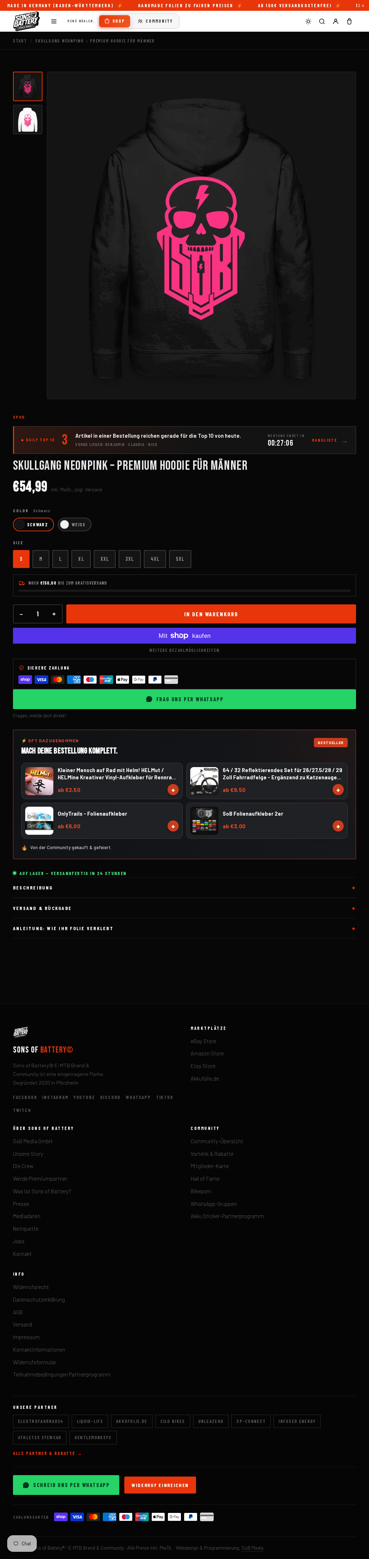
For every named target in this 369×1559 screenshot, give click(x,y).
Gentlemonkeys (93, 1437)
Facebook (25, 1097)
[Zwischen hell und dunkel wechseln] (308, 21)
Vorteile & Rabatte (212, 1153)
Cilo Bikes (172, 1421)
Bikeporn (201, 1191)
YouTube (84, 1097)
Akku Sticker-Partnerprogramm (227, 1216)
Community (159, 21)
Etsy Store (203, 1066)
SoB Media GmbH (32, 1141)
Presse (21, 1203)
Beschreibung (33, 887)
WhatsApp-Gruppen (214, 1203)
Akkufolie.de (205, 1078)
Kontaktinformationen (39, 1349)
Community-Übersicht (217, 1141)
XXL (105, 558)
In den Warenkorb (211, 613)
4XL (155, 558)
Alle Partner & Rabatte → (48, 1453)
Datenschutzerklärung (39, 1299)
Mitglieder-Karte (210, 1166)
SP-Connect (251, 1421)
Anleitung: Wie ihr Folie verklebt (63, 928)
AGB (18, 1312)
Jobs (19, 1241)
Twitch (22, 1110)
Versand (22, 1324)
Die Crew (23, 1166)
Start (20, 41)
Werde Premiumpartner (40, 1178)
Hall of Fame (205, 1178)
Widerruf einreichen (160, 1485)
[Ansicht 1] (28, 86)
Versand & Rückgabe (42, 908)
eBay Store (203, 1041)
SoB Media (252, 1548)
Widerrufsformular (34, 1362)
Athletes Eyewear (40, 1437)
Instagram (55, 1097)
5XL (180, 558)
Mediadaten (26, 1216)
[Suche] (322, 21)
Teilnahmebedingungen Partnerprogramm (62, 1374)
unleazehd (211, 1421)
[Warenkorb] (349, 21)
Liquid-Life (90, 1421)
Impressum (26, 1337)
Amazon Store (207, 1053)
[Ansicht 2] (28, 119)
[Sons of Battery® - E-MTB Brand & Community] (26, 21)
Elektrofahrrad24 (41, 1421)
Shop (118, 21)
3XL (129, 558)
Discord (110, 1097)
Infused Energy (297, 1421)
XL (81, 558)
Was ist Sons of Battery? (42, 1191)
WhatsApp (138, 1097)
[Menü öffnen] (54, 21)
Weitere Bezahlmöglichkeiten (184, 650)
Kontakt (22, 1254)
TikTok (165, 1097)
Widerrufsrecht (31, 1287)
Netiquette (26, 1228)
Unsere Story (28, 1153)
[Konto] (335, 21)
